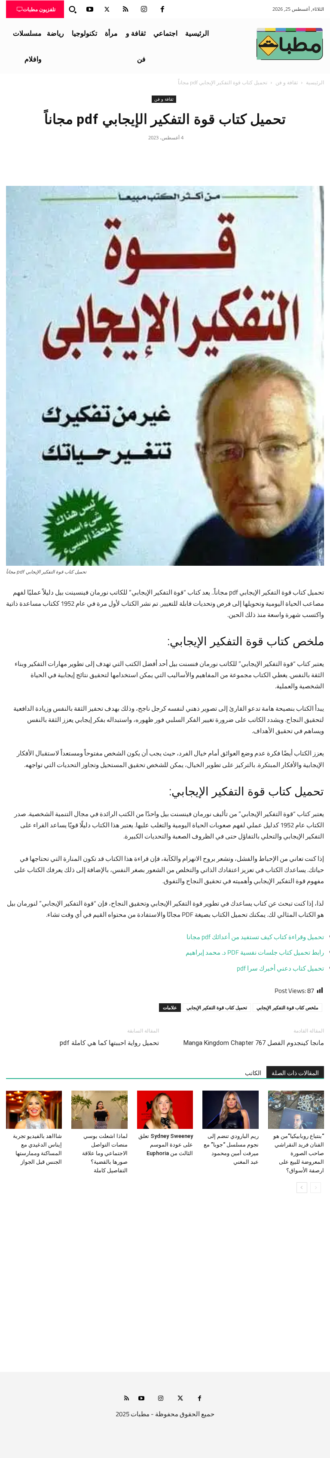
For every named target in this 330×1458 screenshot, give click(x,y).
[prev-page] (315, 1187)
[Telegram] (125, 157)
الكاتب (253, 1073)
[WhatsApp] (145, 157)
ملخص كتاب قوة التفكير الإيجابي (287, 1007)
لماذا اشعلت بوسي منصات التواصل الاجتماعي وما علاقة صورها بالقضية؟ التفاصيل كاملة (105, 1153)
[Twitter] (107, 9)
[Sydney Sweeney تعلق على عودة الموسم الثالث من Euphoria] (165, 1110)
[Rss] (126, 1398)
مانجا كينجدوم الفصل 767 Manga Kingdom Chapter (253, 1043)
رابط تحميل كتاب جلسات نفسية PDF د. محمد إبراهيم (255, 952)
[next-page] (301, 1187)
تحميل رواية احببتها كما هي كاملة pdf (109, 1043)
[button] (72, 9)
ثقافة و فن (286, 82)
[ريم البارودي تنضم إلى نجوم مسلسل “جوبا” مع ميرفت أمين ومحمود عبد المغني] (230, 1110)
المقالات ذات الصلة (295, 1073)
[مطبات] (289, 44)
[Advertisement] (165, 1291)
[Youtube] (89, 9)
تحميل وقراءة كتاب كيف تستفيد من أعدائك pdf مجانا (255, 937)
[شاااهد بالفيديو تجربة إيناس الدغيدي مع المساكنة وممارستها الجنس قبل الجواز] (34, 1110)
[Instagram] (144, 9)
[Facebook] (162, 9)
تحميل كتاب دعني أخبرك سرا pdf (280, 968)
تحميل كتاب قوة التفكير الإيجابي (216, 1007)
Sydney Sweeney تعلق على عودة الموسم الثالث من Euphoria (165, 1144)
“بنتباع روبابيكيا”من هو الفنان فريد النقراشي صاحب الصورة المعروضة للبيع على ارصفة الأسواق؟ (298, 1153)
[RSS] (125, 9)
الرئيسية (315, 82)
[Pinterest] (165, 157)
